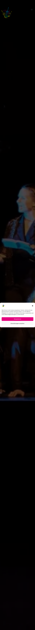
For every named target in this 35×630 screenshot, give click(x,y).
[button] (32, 306)
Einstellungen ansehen (17, 323)
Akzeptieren (17, 319)
